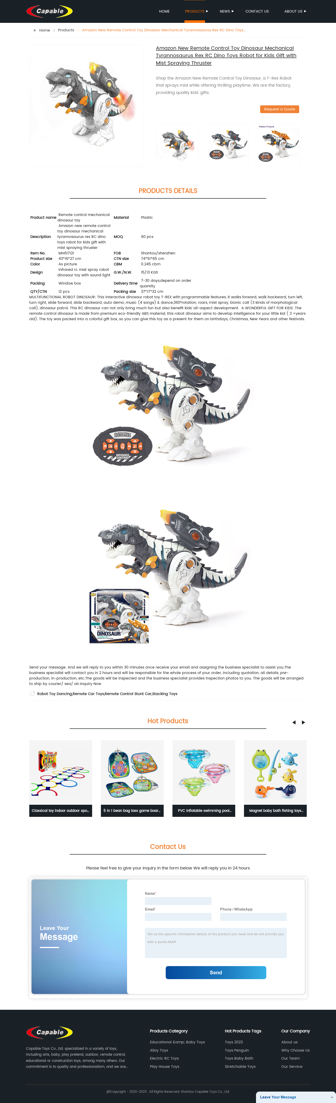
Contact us (257, 11)
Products (194, 11)
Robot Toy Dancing (54, 694)
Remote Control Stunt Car (128, 694)
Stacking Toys (164, 694)
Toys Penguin (237, 1050)
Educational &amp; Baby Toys (177, 1042)
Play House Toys (164, 1066)
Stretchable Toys (240, 1066)
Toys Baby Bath (239, 1058)
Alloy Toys (159, 1050)
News (225, 11)
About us (293, 11)
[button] (294, 722)
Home (164, 11)
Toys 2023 (234, 1042)
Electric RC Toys (164, 1058)
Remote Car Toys (88, 694)
